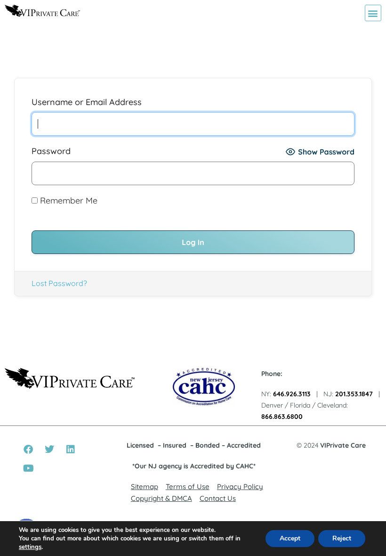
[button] (373, 13)
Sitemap (144, 486)
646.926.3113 (292, 394)
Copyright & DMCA (161, 498)
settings (30, 547)
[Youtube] (28, 468)
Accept (290, 538)
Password (51, 151)
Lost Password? (59, 283)
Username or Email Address (87, 102)
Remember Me (67, 200)
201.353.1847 (354, 394)
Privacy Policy (240, 486)
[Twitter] (49, 449)
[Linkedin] (70, 449)
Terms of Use (187, 486)
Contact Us (218, 498)
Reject (341, 538)
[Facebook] (28, 449)
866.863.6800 (282, 416)
